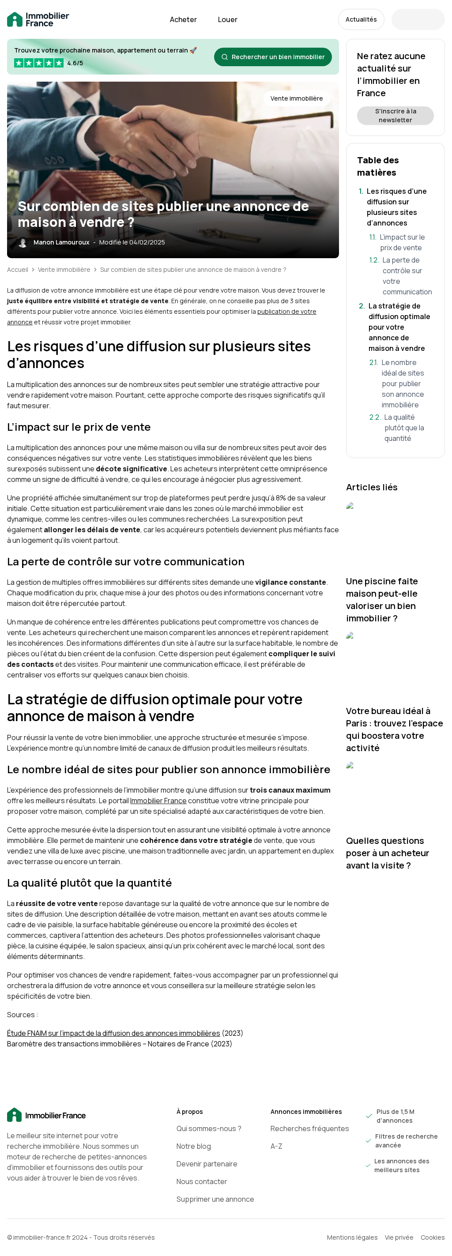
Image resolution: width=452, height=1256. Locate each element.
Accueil (17, 269)
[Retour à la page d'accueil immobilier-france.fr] (38, 19)
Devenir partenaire (207, 1164)
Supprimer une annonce (215, 1199)
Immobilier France (158, 800)
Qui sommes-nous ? (209, 1128)
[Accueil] (77, 1115)
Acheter (183, 19)
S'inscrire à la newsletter (395, 115)
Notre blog (194, 1146)
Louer (227, 19)
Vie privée (399, 1237)
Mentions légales (352, 1237)
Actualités (361, 19)
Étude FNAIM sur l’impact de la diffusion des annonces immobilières (113, 1033)
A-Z (276, 1146)
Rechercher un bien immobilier (278, 57)
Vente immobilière (64, 269)
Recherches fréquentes (310, 1128)
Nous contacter (202, 1181)
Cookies (433, 1237)
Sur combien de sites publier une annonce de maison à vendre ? (193, 269)
